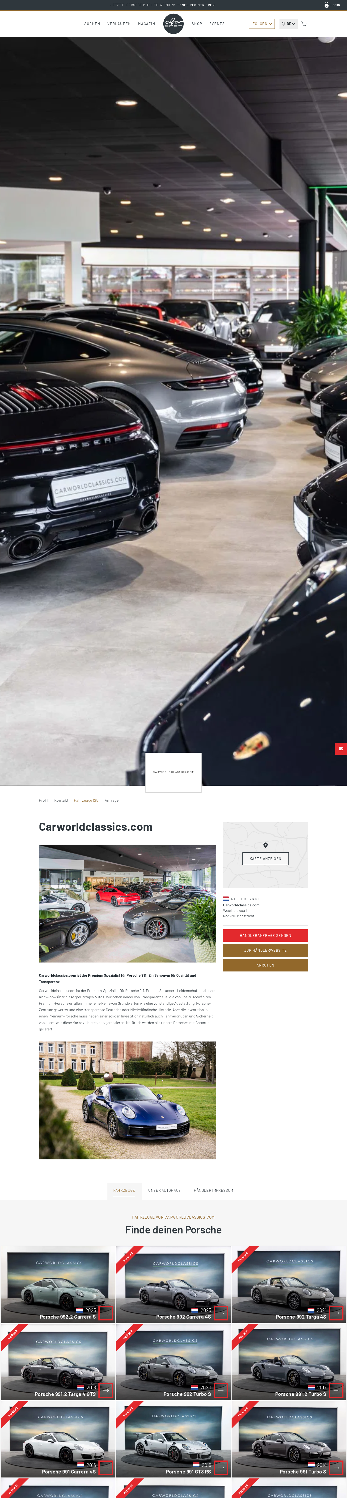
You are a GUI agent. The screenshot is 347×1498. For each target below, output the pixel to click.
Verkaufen (119, 23)
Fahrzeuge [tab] (124, 1190)
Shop (197, 23)
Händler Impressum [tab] (213, 1190)
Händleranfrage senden (265, 935)
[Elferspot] (173, 23)
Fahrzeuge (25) (86, 800)
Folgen (260, 23)
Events (217, 23)
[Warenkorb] (304, 24)
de (289, 23)
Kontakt (61, 800)
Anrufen (265, 965)
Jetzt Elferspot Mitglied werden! (163, 5)
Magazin (146, 23)
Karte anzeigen (266, 858)
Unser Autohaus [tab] (164, 1190)
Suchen (92, 23)
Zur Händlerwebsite (265, 950)
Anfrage (111, 800)
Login (335, 5)
